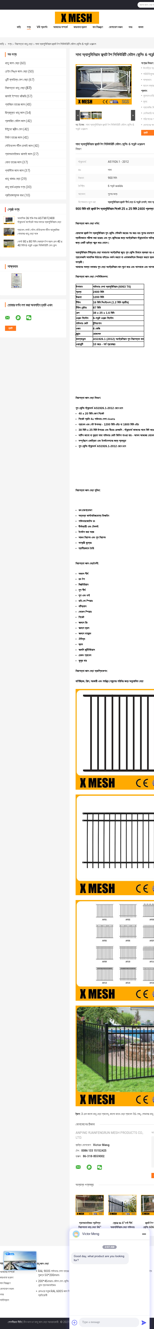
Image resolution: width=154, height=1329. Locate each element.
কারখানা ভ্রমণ (80, 27)
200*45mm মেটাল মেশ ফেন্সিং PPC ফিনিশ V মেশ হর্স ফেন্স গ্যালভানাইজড (64, 1283)
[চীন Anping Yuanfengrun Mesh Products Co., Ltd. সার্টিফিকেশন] (16, 280)
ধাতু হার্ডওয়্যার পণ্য (15, 187)
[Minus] (144, 1234)
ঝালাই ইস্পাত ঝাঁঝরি (15, 96)
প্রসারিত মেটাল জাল (15, 121)
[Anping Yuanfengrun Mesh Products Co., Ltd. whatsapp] (21, 318)
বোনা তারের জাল (13, 162)
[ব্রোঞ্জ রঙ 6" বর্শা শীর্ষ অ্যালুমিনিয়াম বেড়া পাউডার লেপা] (122, 1205)
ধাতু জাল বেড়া (12, 63)
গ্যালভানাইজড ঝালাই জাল (18, 154)
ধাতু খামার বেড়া (12, 179)
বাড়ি (19, 27)
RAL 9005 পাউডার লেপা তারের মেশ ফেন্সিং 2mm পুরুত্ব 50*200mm (62, 1273)
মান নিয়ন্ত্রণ (98, 27)
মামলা (140, 27)
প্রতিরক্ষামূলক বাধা (14, 195)
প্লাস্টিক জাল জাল (14, 170)
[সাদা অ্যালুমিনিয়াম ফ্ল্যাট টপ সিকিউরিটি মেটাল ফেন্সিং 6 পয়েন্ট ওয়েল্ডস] (104, 85)
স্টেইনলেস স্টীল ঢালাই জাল (19, 146)
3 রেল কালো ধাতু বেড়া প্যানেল (94, 1114)
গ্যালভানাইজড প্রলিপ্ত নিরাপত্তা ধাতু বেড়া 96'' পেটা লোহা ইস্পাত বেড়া (89, 1225)
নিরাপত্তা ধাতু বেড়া (23, 44)
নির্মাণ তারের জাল (13, 137)
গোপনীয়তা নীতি (15, 1322)
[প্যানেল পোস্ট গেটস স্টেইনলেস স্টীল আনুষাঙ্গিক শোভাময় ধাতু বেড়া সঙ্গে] (9, 232)
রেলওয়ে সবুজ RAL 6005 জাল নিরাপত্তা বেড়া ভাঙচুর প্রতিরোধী (63, 1293)
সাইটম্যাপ (4, 1300)
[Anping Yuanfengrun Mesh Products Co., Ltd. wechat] (31, 318)
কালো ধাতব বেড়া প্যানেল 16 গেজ (125, 1114)
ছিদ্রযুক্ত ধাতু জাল (14, 113)
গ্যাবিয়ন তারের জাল (15, 104)
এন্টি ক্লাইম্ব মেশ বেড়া (16, 80)
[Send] (144, 1322)
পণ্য (29, 27)
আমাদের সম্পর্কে (60, 27)
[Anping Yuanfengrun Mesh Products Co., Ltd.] (77, 18)
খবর (130, 27)
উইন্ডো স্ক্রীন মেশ (13, 129)
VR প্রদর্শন (42, 27)
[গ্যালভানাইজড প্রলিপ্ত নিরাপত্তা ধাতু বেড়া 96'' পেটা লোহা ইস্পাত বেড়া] (90, 1205)
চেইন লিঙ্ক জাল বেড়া (16, 71)
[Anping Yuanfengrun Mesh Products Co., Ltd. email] (10, 318)
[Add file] (74, 1322)
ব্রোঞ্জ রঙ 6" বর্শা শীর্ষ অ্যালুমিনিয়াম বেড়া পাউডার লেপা (122, 1225)
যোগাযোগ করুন (116, 27)
